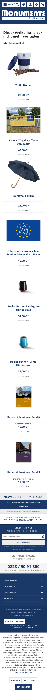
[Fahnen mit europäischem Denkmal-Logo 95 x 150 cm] (23, 230)
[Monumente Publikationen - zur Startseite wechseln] (23, 15)
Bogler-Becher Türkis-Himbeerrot (23, 363)
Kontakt (37, 625)
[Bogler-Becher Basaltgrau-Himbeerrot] (23, 286)
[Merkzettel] (23, 4)
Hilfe (29, 625)
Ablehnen (15, 680)
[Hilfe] (36, 4)
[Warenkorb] (42, 4)
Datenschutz (30, 627)
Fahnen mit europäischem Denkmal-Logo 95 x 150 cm (23, 252)
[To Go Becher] (23, 64)
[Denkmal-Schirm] (23, 175)
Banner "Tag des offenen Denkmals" (23, 142)
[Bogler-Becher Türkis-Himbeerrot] (23, 341)
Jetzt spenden (23, 542)
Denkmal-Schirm (23, 196)
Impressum (18, 627)
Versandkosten (9, 519)
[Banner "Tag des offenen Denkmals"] (23, 120)
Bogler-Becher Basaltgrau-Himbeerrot (23, 308)
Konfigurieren (24, 687)
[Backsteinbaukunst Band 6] (23, 396)
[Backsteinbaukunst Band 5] (23, 451)
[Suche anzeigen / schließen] (17, 4)
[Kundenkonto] (30, 4)
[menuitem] (9, 4)
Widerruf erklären (14, 622)
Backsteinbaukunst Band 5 (23, 472)
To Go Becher (23, 85)
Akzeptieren (30, 680)
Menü (11, 4)
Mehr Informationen (23, 672)
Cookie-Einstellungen (15, 625)
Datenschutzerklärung (24, 665)
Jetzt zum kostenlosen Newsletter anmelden (23, 504)
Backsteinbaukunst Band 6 (23, 417)
